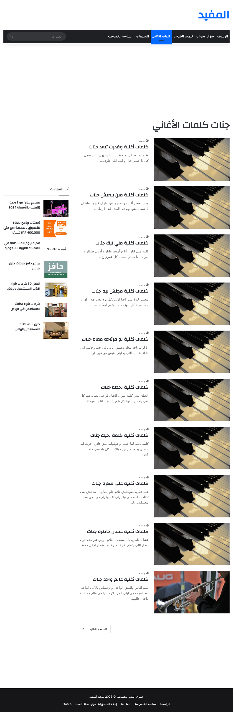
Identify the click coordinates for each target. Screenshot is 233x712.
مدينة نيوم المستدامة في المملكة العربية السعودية (22, 245)
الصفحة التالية (98, 629)
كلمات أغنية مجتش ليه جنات (120, 291)
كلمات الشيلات (183, 36)
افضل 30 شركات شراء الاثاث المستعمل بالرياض (23, 286)
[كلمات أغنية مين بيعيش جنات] (192, 207)
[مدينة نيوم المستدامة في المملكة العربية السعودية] (55, 249)
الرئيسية (222, 36)
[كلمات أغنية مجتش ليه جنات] (192, 304)
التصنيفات (142, 36)
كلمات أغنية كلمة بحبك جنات (119, 435)
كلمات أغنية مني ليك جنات (122, 243)
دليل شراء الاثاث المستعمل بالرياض (27, 326)
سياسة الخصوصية (119, 36)
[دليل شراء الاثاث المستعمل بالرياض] (55, 330)
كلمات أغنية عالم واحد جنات (121, 579)
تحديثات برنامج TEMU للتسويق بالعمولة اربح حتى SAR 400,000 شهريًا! (21, 228)
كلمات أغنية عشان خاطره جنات (118, 531)
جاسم (142, 140)
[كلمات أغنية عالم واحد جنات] (192, 592)
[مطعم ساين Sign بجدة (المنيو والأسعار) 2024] (55, 208)
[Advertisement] (116, 80)
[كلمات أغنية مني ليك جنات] (192, 255)
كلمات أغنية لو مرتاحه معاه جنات (115, 339)
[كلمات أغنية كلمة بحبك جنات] (192, 448)
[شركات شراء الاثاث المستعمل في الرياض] (55, 310)
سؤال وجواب (205, 36)
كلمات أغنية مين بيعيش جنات (119, 195)
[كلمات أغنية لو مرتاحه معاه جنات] (192, 352)
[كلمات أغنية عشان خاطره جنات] (192, 544)
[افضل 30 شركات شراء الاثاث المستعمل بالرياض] (55, 289)
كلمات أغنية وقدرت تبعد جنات (119, 147)
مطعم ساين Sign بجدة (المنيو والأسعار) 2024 (24, 205)
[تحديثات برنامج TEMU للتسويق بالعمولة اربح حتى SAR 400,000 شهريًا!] (55, 228)
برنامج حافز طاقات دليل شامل (24, 265)
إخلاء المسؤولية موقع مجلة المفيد (96, 704)
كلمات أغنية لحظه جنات (125, 387)
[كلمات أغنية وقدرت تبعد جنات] (192, 159)
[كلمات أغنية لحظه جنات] (192, 400)
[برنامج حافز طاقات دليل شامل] (55, 269)
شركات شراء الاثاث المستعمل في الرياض (25, 306)
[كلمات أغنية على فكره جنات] (192, 496)
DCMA (67, 704)
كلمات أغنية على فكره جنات (120, 483)
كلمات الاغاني (161, 36)
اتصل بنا (125, 704)
